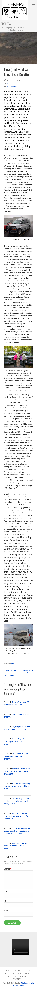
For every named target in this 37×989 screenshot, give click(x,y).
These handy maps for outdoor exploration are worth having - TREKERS (16, 801)
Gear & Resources (21, 974)
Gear (12, 663)
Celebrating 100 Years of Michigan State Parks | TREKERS (16, 741)
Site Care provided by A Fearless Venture (23, 984)
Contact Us (11, 976)
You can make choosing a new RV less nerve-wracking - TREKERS (17, 786)
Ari (7, 83)
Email (6, 901)
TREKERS (6, 23)
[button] (34, 3)
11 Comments (12, 86)
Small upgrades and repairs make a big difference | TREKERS (16, 756)
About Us (19, 971)
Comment (7, 869)
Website (6, 910)
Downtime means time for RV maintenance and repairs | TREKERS (17, 771)
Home (8, 971)
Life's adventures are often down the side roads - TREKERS (16, 846)
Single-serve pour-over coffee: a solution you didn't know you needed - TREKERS (17, 831)
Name (6, 891)
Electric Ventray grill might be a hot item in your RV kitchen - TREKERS (16, 816)
